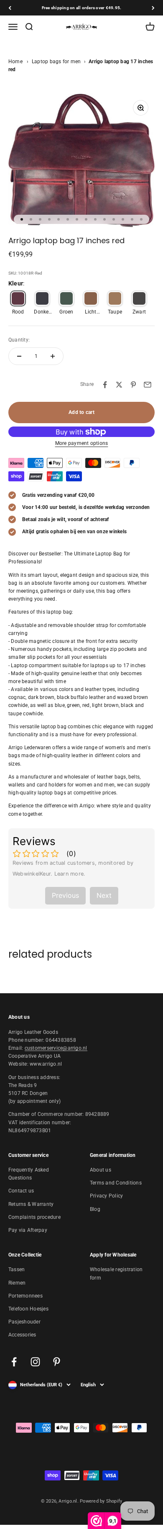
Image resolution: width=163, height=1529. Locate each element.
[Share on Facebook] (105, 385)
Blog (95, 1209)
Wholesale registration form (116, 1273)
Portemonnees (25, 1296)
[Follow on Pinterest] (56, 1361)
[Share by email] (147, 385)
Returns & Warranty (30, 1204)
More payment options (81, 443)
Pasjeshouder (24, 1322)
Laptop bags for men (56, 61)
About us (100, 1170)
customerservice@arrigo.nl (56, 1048)
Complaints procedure (34, 1217)
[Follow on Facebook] (14, 1361)
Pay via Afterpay (27, 1230)
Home (15, 61)
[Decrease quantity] (19, 356)
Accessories (22, 1335)
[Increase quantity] (52, 356)
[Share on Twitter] (119, 385)
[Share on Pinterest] (133, 385)
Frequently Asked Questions (28, 1174)
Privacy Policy (106, 1196)
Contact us (21, 1191)
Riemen (16, 1283)
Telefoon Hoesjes (28, 1309)
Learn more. (70, 874)
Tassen (16, 1269)
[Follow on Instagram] (35, 1361)
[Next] (153, 7)
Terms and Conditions (116, 1183)
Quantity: (19, 340)
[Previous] (9, 7)
